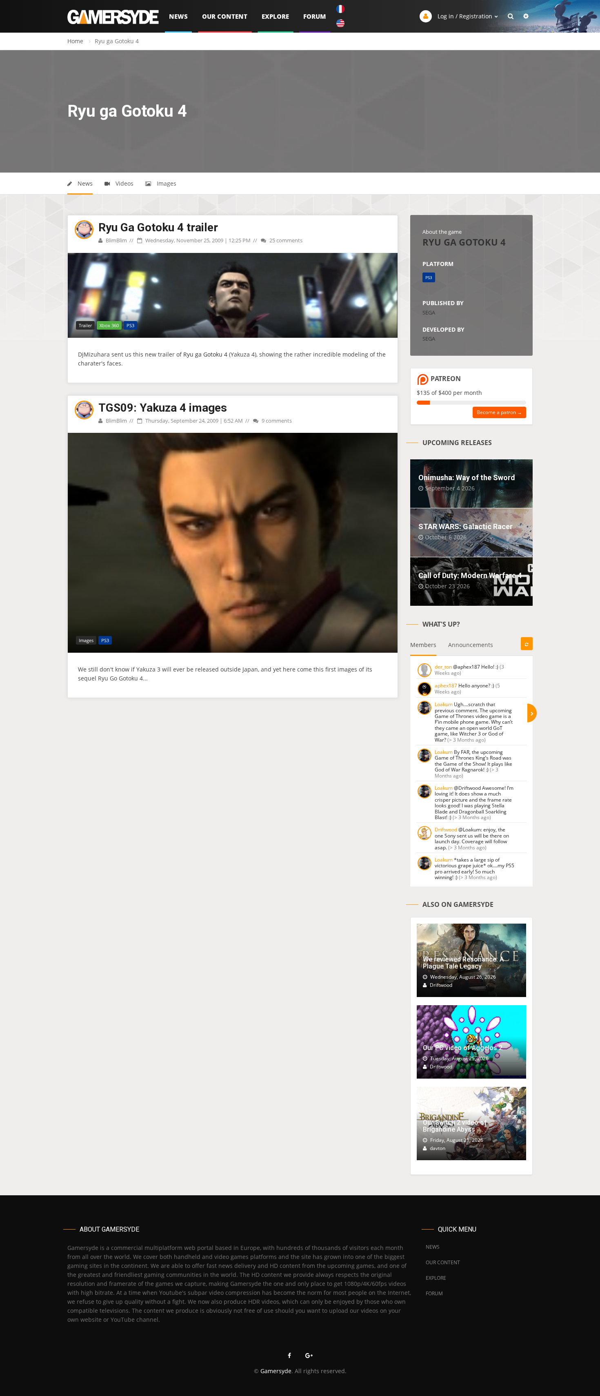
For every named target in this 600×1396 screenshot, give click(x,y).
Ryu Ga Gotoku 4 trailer (158, 227)
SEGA (428, 312)
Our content (224, 16)
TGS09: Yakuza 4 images (162, 407)
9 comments (276, 420)
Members (423, 645)
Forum (314, 16)
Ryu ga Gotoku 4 (205, 354)
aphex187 (446, 685)
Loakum (444, 704)
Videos (123, 183)
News (178, 16)
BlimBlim (115, 240)
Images (165, 183)
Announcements (470, 645)
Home (75, 41)
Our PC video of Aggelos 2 (462, 1048)
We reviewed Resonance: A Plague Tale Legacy (463, 963)
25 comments (285, 240)
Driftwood (446, 829)
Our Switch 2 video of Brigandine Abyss (455, 1126)
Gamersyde (275, 1371)
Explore (275, 16)
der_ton (443, 666)
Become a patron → (499, 412)
